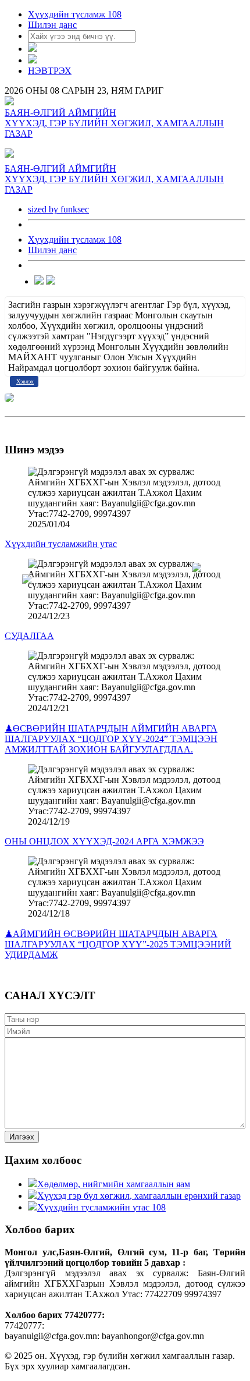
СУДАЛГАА (29, 636)
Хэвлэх (25, 381)
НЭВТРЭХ (50, 71)
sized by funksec (58, 209)
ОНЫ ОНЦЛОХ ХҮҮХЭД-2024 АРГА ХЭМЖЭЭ (104, 841)
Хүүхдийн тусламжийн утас (61, 544)
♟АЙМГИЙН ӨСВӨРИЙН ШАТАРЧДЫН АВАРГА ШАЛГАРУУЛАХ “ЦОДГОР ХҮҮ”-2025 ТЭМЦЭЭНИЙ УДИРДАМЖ (118, 944)
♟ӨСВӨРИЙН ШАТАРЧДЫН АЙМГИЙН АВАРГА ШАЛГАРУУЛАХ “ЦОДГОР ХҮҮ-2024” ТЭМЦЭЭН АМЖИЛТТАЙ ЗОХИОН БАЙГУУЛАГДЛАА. (111, 738)
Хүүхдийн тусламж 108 (75, 14)
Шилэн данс (52, 25)
